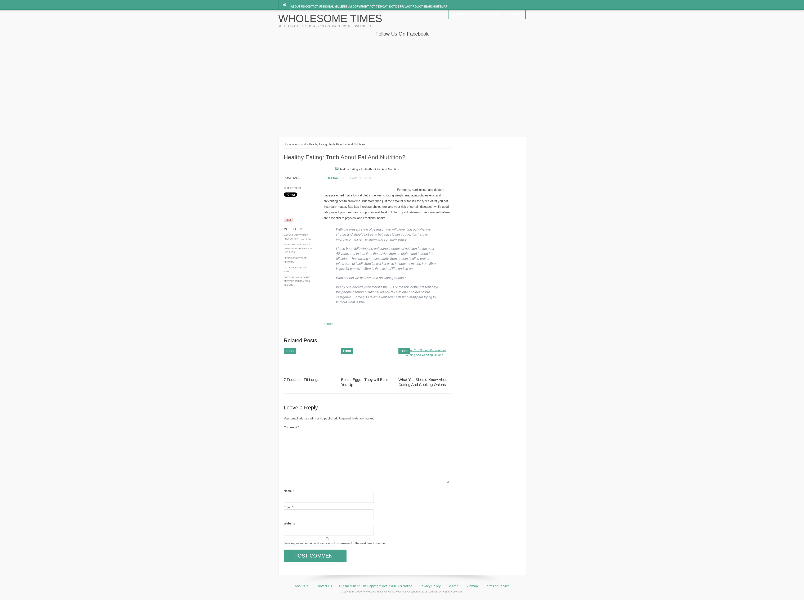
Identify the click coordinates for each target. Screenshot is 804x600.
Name (289, 490)
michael (334, 178)
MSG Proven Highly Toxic (295, 270)
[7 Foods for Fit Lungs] (310, 351)
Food (303, 144)
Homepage (290, 144)
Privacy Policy (411, 6)
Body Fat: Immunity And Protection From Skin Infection (297, 281)
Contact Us (314, 6)
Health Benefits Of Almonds (295, 260)
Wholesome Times (330, 18)
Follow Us (490, 14)
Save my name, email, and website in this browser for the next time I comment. (336, 543)
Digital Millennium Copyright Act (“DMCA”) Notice (361, 6)
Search (429, 6)
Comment (291, 427)
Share (517, 14)
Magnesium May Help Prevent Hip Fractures (297, 237)
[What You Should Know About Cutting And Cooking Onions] (424, 354)
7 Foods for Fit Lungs (301, 380)
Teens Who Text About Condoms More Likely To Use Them (298, 248)
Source (328, 324)
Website (289, 523)
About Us (298, 6)
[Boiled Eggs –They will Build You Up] (367, 351)
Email (288, 507)
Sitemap (441, 6)
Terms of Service (497, 586)
